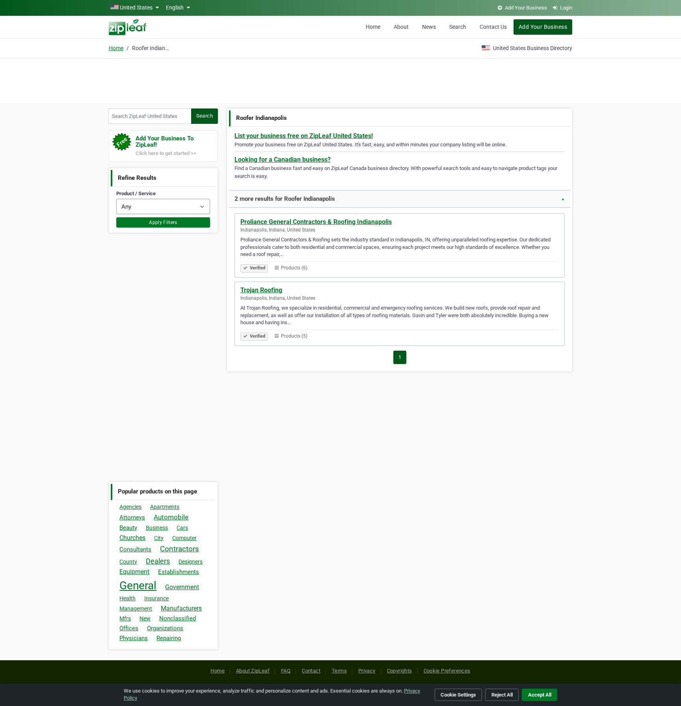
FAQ (285, 671)
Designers (191, 561)
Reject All (502, 695)
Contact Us (493, 27)
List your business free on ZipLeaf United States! (303, 136)
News (429, 27)
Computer (184, 538)
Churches (132, 538)
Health (127, 598)
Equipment (134, 571)
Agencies (130, 507)
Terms (339, 671)
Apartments (164, 507)
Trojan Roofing (261, 290)
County (128, 561)
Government (182, 587)
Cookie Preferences (447, 671)
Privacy (367, 671)
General (137, 585)
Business (157, 528)
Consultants (135, 549)
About (401, 27)
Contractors (179, 548)
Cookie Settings (458, 695)
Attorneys (132, 517)
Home (373, 27)
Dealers (158, 561)
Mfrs (125, 618)
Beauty (128, 527)
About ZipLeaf (253, 671)
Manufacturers (181, 608)
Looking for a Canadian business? (282, 159)
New (145, 618)
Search (457, 27)
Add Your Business (543, 27)
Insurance (156, 598)
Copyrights (399, 671)
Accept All (539, 695)
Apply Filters (163, 222)
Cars (182, 528)
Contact (311, 671)
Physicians (133, 638)
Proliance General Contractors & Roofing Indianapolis (316, 222)
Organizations (165, 628)
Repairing (168, 638)
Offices (128, 628)
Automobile (171, 517)
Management (135, 608)
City (159, 538)
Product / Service (136, 193)
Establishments (178, 571)
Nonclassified (177, 618)
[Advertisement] (340, 79)
